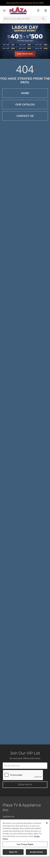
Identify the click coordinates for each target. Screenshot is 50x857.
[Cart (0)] (46, 10)
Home (25, 93)
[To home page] (21, 11)
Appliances (8, 816)
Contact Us (25, 115)
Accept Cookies (36, 852)
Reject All (13, 852)
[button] (4, 10)
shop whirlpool (25, 54)
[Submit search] (43, 18)
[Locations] (38, 10)
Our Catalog (25, 104)
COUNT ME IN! (25, 784)
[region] (25, 838)
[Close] (47, 823)
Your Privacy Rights (25, 844)
